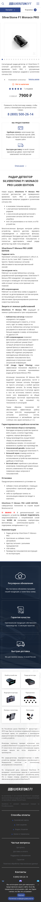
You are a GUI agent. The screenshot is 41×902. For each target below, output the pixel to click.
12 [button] (27, 59)
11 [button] (25, 59)
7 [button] (16, 59)
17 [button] (38, 59)
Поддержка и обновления (20, 856)
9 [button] (20, 59)
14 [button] (31, 59)
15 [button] (34, 59)
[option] (20, 40)
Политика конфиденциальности (21, 898)
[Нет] (38, 884)
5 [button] (11, 59)
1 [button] (2, 59)
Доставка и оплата (20, 852)
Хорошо (21, 895)
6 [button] (13, 59)
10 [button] (22, 59)
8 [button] (18, 59)
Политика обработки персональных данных (20, 864)
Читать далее (33, 79)
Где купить (20, 847)
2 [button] (4, 59)
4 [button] (9, 59)
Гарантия (20, 860)
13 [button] (29, 59)
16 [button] (36, 59)
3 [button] (6, 59)
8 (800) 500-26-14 (20, 114)
